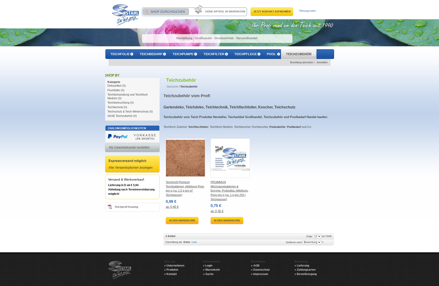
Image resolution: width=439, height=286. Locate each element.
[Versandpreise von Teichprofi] (132, 158)
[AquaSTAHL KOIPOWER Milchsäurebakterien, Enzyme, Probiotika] (230, 158)
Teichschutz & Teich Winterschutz (128, 111)
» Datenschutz (260, 269)
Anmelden (322, 62)
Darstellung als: (174, 242)
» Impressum (259, 274)
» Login (207, 265)
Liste (194, 242)
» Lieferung (301, 265)
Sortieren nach (294, 242)
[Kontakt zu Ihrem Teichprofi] (272, 9)
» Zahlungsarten (305, 269)
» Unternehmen (174, 265)
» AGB (255, 265)
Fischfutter (113, 90)
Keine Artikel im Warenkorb (225, 11)
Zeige (309, 236)
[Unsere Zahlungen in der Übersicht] (132, 127)
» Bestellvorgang (305, 274)
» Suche (208, 274)
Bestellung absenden (301, 62)
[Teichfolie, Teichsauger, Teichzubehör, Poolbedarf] (125, 15)
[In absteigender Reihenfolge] (323, 242)
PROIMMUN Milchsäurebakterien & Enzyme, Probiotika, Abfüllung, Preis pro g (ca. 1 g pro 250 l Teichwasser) (229, 191)
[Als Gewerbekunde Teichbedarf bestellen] (132, 145)
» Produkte (171, 269)
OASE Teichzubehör (120, 116)
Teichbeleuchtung (118, 102)
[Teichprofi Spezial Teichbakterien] (185, 158)
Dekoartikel (114, 85)
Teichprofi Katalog (126, 207)
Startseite (172, 86)
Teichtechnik (115, 107)
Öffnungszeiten (307, 10)
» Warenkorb (211, 269)
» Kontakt (170, 274)
